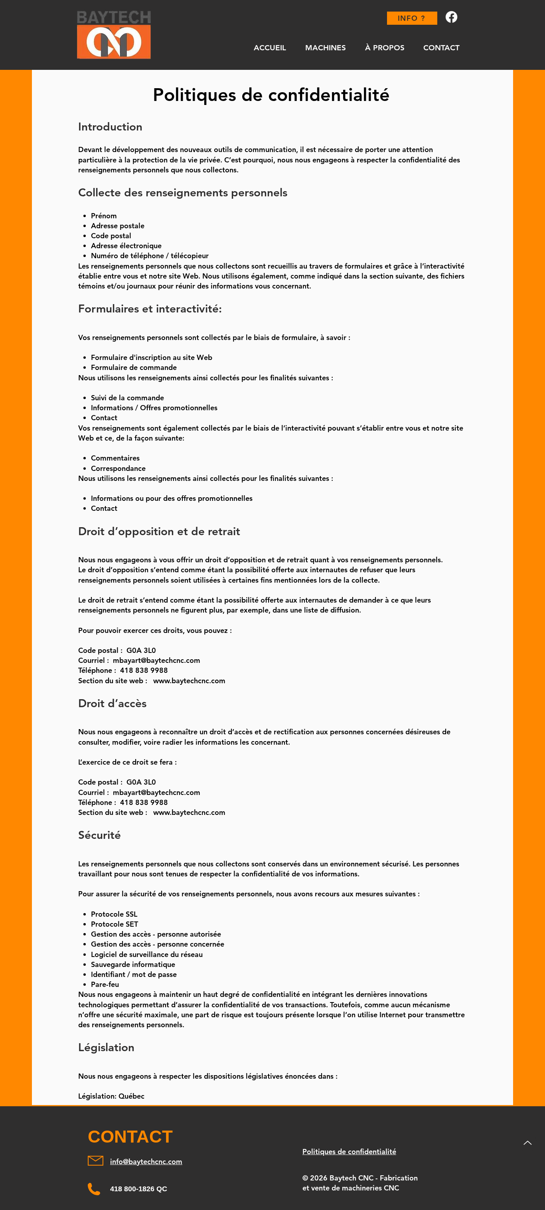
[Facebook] (451, 17)
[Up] (527, 1142)
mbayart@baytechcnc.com (156, 660)
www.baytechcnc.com (189, 680)
